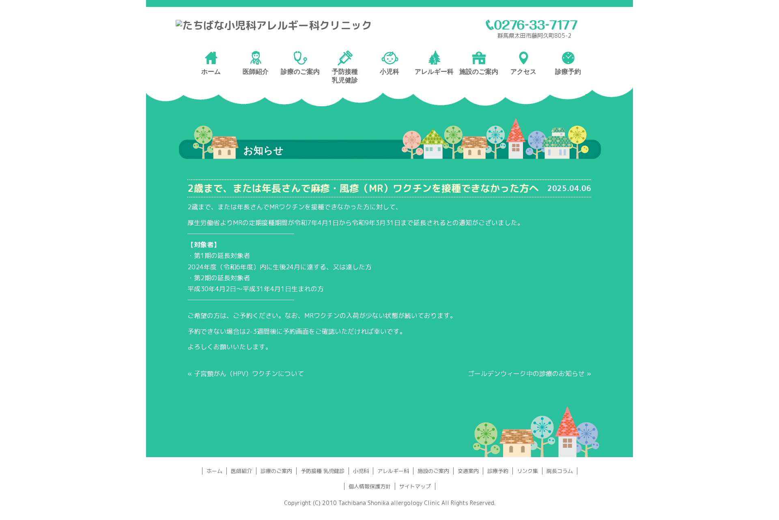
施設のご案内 (433, 471)
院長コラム (560, 471)
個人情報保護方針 (370, 486)
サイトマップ (415, 486)
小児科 (361, 471)
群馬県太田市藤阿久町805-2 (534, 35)
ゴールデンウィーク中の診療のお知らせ (526, 373)
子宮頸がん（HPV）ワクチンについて (249, 373)
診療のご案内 (276, 471)
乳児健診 (345, 80)
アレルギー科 (393, 471)
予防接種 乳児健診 (322, 471)
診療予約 (497, 471)
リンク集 (527, 471)
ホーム (214, 471)
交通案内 (468, 471)
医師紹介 (241, 471)
